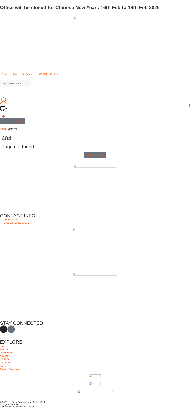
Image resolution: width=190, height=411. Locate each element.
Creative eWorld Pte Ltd (22, 406)
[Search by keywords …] (15, 83)
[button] (5, 74)
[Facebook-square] (11, 329)
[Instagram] (3, 329)
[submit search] (34, 84)
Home (3, 128)
